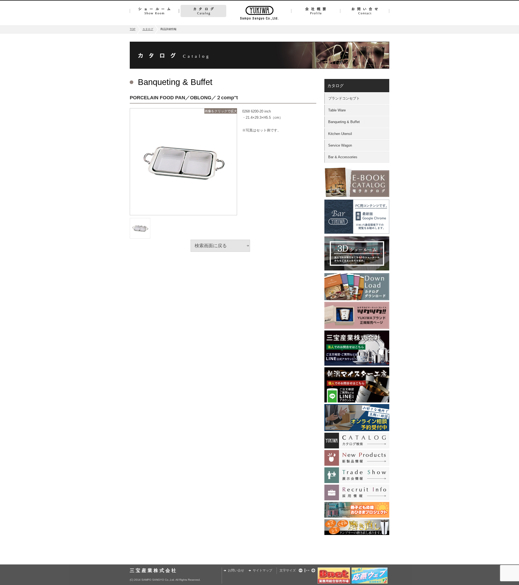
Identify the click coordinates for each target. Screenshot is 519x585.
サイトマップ (262, 570)
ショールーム (154, 11)
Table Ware (337, 110)
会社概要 (315, 11)
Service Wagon (340, 145)
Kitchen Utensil (340, 134)
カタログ (203, 11)
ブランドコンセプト (344, 98)
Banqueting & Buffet (344, 122)
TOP (132, 29)
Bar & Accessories (342, 157)
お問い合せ (364, 11)
